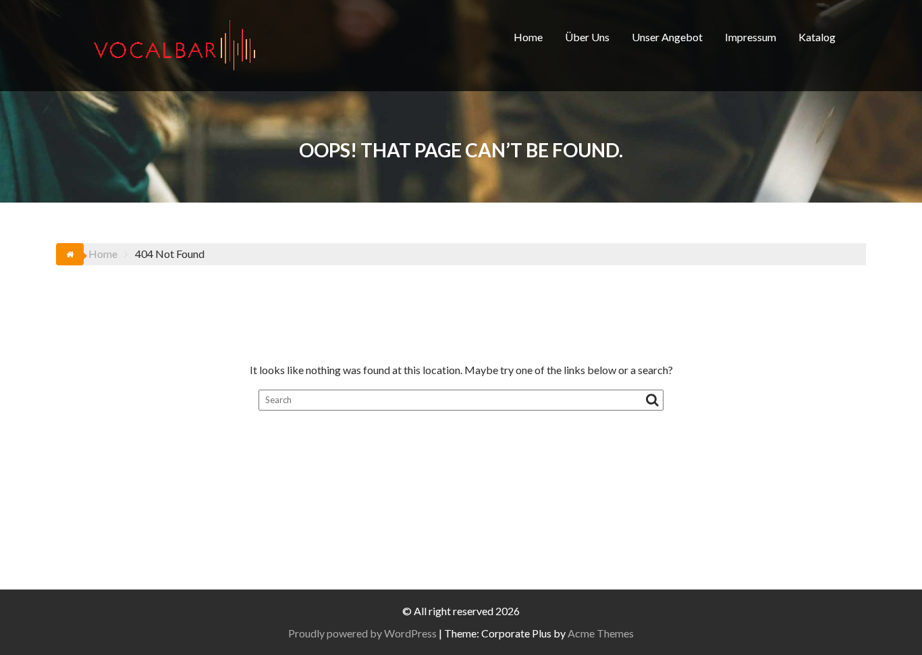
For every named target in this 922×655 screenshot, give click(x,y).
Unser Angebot (667, 36)
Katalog (817, 36)
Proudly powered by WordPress (362, 633)
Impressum (750, 36)
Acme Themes (601, 633)
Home (528, 36)
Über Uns (587, 36)
